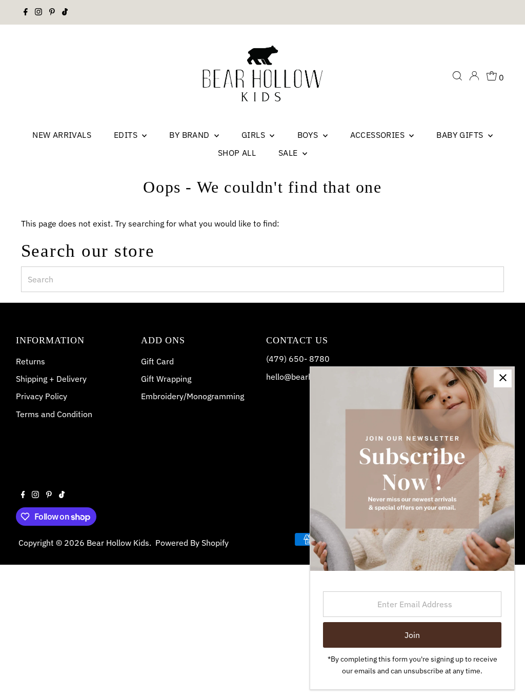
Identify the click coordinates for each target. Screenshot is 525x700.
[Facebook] (25, 12)
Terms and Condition (54, 414)
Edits (126, 135)
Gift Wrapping (166, 379)
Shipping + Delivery (51, 379)
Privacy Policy (41, 396)
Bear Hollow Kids (118, 543)
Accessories (378, 135)
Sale (289, 153)
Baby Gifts (460, 135)
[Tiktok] (64, 12)
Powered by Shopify (192, 543)
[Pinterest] (52, 12)
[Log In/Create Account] (474, 75)
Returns (30, 361)
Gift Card (157, 361)
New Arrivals (61, 135)
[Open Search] (457, 75)
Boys (308, 135)
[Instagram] (38, 12)
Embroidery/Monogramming (192, 396)
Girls (254, 135)
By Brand (190, 135)
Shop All (237, 153)
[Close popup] (503, 378)
